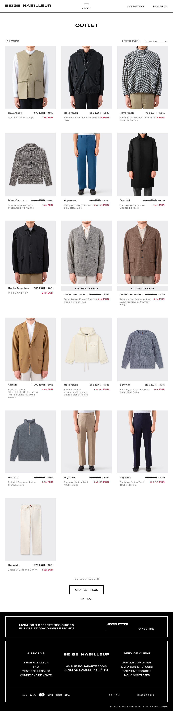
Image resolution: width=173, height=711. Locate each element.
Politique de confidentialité (125, 706)
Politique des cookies (155, 706)
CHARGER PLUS (86, 589)
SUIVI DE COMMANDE (137, 662)
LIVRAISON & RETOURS (137, 666)
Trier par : (131, 41)
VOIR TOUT (87, 599)
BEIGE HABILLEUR (35, 662)
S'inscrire (146, 628)
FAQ (36, 666)
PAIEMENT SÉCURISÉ (137, 671)
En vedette (151, 41)
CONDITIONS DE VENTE (36, 675)
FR (110, 695)
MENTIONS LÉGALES (36, 671)
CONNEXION (135, 6)
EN (118, 695)
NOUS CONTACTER (137, 675)
